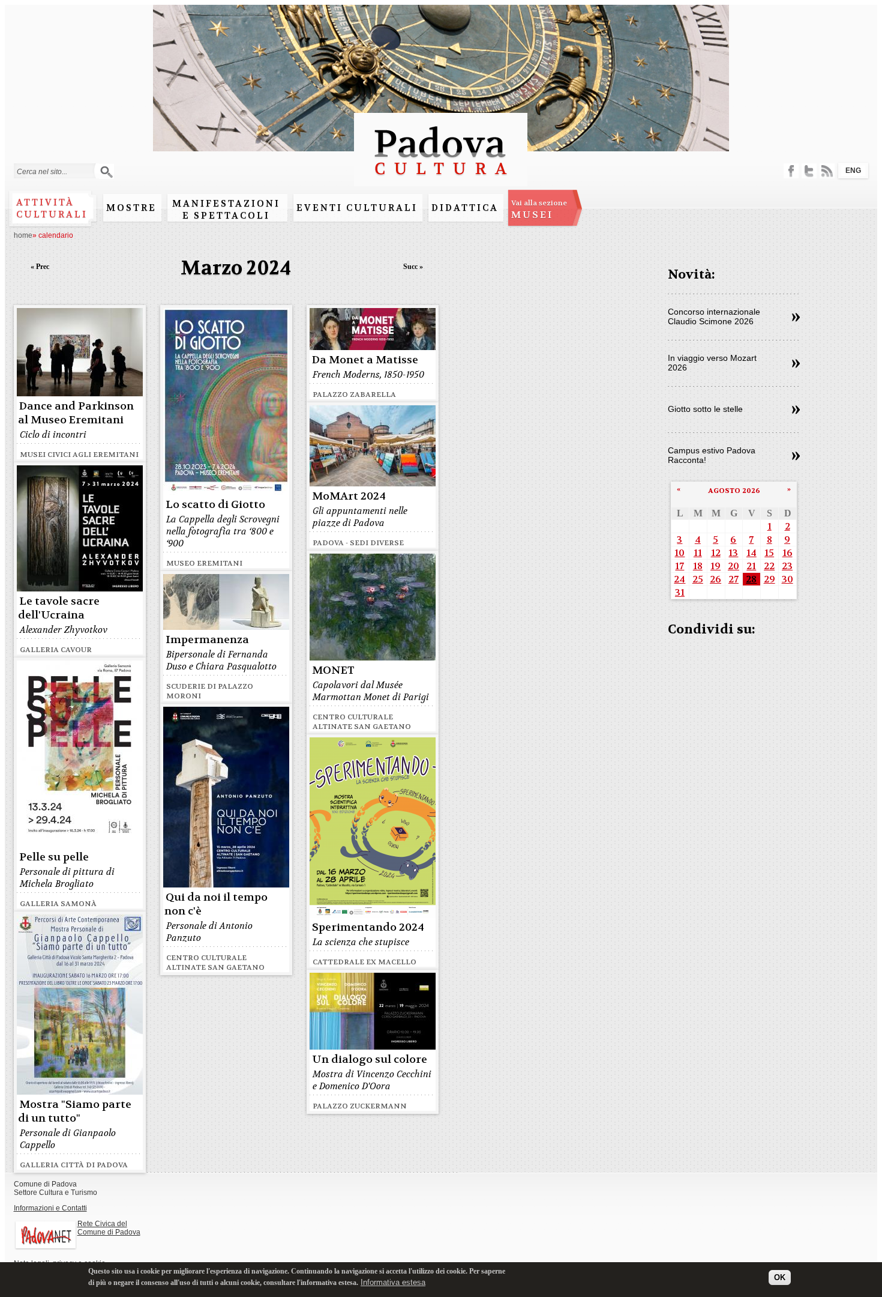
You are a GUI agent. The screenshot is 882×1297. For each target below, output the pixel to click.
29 (769, 579)
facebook (791, 170)
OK (779, 1277)
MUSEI (539, 209)
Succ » (413, 266)
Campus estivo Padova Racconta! (711, 455)
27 (733, 579)
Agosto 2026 (734, 490)
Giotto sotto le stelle (705, 409)
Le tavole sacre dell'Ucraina (59, 608)
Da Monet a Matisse (365, 360)
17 (679, 566)
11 (698, 552)
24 (679, 579)
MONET (333, 670)
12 (716, 552)
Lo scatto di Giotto (215, 505)
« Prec (40, 266)
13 (733, 552)
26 (715, 579)
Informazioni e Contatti (50, 1208)
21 (751, 566)
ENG (853, 170)
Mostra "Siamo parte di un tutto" (74, 1111)
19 (715, 566)
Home (23, 235)
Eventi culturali (357, 208)
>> (796, 317)
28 (751, 579)
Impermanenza (207, 640)
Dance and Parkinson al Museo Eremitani (76, 413)
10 (679, 552)
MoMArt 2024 (349, 496)
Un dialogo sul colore (369, 1059)
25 (697, 579)
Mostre (131, 208)
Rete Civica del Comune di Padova (108, 1228)
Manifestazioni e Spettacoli (226, 210)
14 (751, 552)
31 (680, 592)
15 (769, 552)
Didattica (465, 208)
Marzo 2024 (236, 268)
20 (733, 566)
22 (769, 566)
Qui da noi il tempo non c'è (216, 904)
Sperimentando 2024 (368, 927)
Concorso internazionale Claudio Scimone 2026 (714, 316)
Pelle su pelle (54, 857)
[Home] (440, 180)
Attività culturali (52, 208)
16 (787, 552)
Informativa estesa (393, 1281)
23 (787, 566)
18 (698, 566)
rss (827, 170)
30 (787, 579)
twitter (809, 170)
